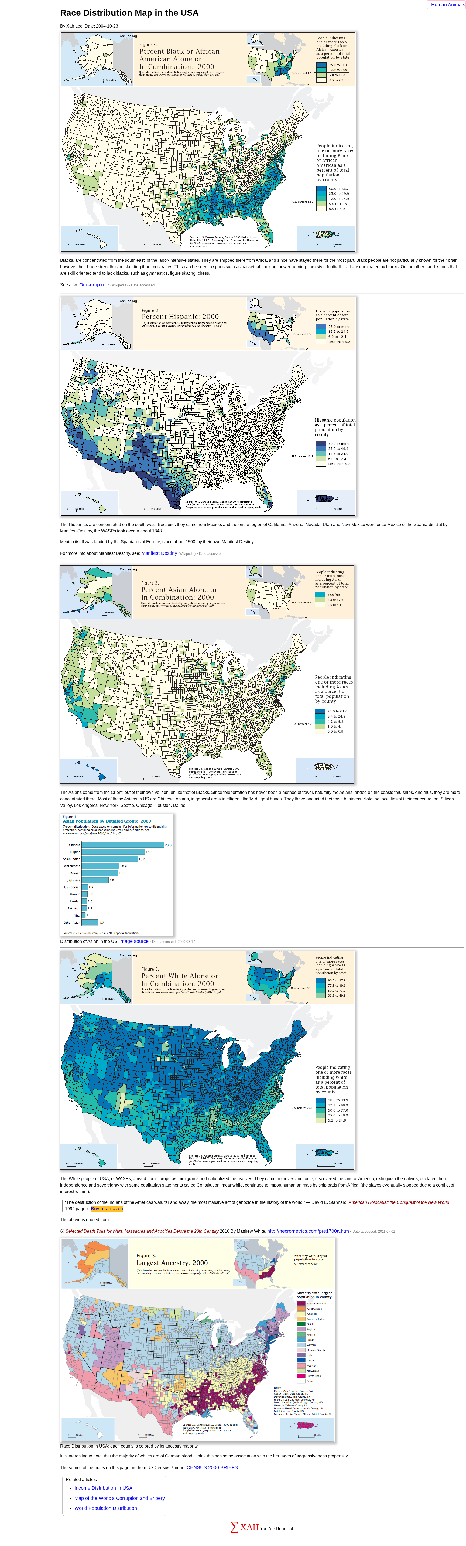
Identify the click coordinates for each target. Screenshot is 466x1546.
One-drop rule (94, 284)
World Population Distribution (105, 1508)
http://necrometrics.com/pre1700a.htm (308, 1231)
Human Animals (448, 4)
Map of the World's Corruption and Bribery (119, 1498)
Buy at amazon (107, 1208)
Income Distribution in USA (103, 1488)
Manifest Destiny (159, 553)
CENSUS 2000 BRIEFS (212, 1467)
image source (134, 941)
